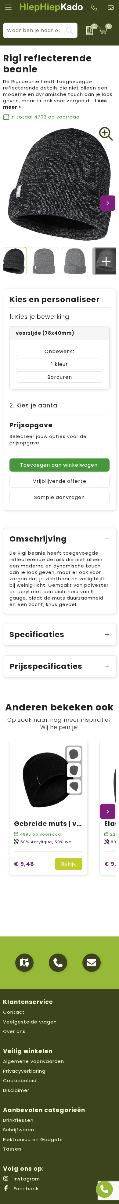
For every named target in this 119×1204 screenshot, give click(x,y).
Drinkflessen (18, 1120)
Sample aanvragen (59, 497)
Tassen (12, 1149)
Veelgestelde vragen (30, 1022)
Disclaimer (16, 1090)
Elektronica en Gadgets (33, 1139)
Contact (14, 1012)
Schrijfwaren (18, 1129)
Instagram (26, 1179)
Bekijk (68, 863)
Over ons (14, 1031)
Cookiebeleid (20, 1080)
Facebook (25, 1188)
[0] (86, 30)
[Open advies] (104, 1189)
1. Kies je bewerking (39, 317)
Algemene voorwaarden (33, 1061)
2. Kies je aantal (34, 405)
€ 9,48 (24, 863)
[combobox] (33, 30)
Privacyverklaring (24, 1071)
